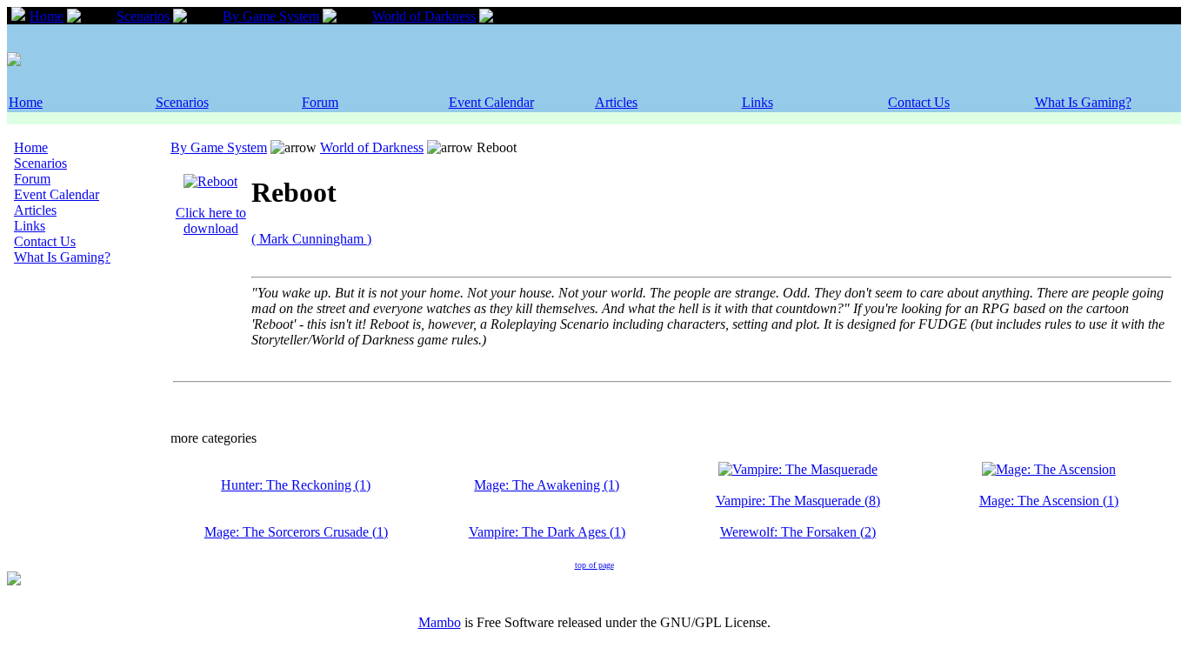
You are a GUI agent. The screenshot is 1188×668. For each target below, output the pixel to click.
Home (46, 16)
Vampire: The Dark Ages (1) (547, 531)
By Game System (271, 16)
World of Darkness (424, 16)
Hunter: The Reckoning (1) (295, 485)
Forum (320, 102)
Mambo (439, 622)
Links (757, 102)
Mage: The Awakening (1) (546, 485)
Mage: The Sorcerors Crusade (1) (296, 531)
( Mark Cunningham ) (311, 238)
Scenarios (143, 16)
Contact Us (919, 102)
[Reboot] (210, 181)
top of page (594, 565)
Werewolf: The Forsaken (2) (798, 531)
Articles (616, 102)
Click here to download (211, 220)
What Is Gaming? (1083, 102)
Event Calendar (491, 102)
